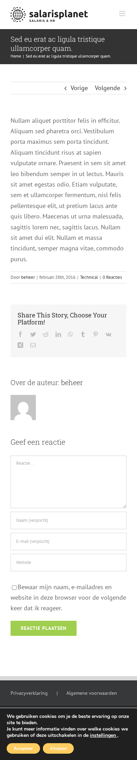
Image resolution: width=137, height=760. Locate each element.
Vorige (79, 88)
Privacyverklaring (29, 693)
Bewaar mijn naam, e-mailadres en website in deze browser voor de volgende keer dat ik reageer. (68, 597)
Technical (89, 277)
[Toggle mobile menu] (122, 13)
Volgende (107, 88)
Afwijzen (58, 748)
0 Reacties (112, 277)
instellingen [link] (103, 735)
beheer (28, 277)
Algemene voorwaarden (91, 693)
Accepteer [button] (23, 748)
